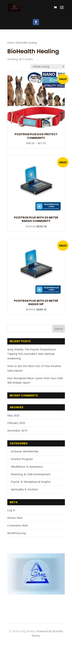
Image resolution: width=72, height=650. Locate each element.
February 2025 (16, 423)
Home (10, 42)
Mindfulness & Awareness (27, 466)
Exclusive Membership (24, 451)
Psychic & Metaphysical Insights (31, 481)
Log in (11, 510)
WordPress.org (16, 533)
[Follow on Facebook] (36, 22)
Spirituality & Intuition (24, 489)
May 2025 (13, 415)
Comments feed (17, 525)
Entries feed (14, 518)
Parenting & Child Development (30, 474)
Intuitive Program (22, 459)
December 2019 (17, 430)
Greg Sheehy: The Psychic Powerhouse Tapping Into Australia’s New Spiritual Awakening (31, 354)
